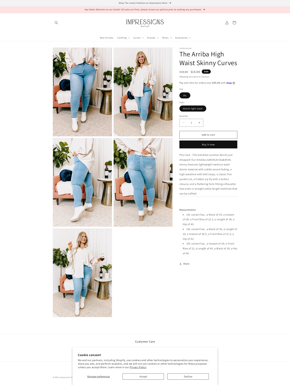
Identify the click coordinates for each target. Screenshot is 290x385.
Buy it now (208, 144)
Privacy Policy (138, 367)
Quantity (183, 116)
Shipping (183, 76)
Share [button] (186, 263)
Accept (143, 376)
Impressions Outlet (68, 377)
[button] (56, 22)
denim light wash (193, 108)
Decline (188, 376)
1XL (185, 95)
